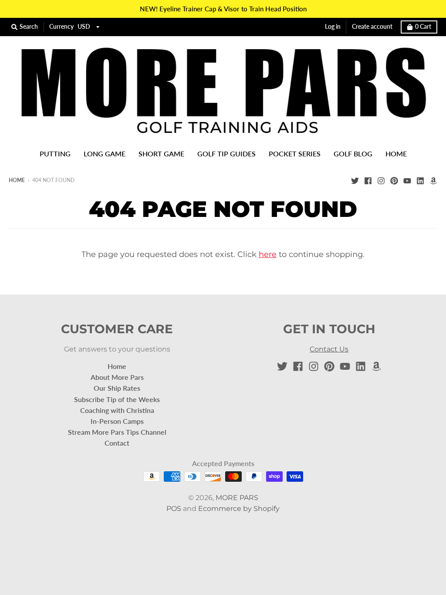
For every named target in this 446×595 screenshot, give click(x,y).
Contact (117, 443)
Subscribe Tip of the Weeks (117, 399)
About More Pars (117, 377)
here (268, 254)
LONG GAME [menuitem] (104, 153)
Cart (423, 26)
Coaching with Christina (117, 410)
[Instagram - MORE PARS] (381, 180)
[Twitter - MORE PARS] (355, 180)
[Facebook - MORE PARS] (368, 180)
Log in (333, 26)
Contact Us (329, 349)
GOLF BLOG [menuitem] (353, 153)
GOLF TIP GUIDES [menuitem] (226, 153)
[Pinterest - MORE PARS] (394, 180)
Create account (372, 26)
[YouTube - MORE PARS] (407, 180)
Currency (61, 26)
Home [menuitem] (396, 153)
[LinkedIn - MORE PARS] (420, 180)
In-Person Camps (117, 421)
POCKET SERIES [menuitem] (295, 153)
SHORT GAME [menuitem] (161, 153)
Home (17, 180)
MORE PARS (237, 498)
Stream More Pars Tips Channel (117, 432)
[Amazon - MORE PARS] (433, 180)
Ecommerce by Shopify (239, 508)
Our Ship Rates (117, 388)
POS (173, 508)
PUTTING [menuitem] (55, 153)
